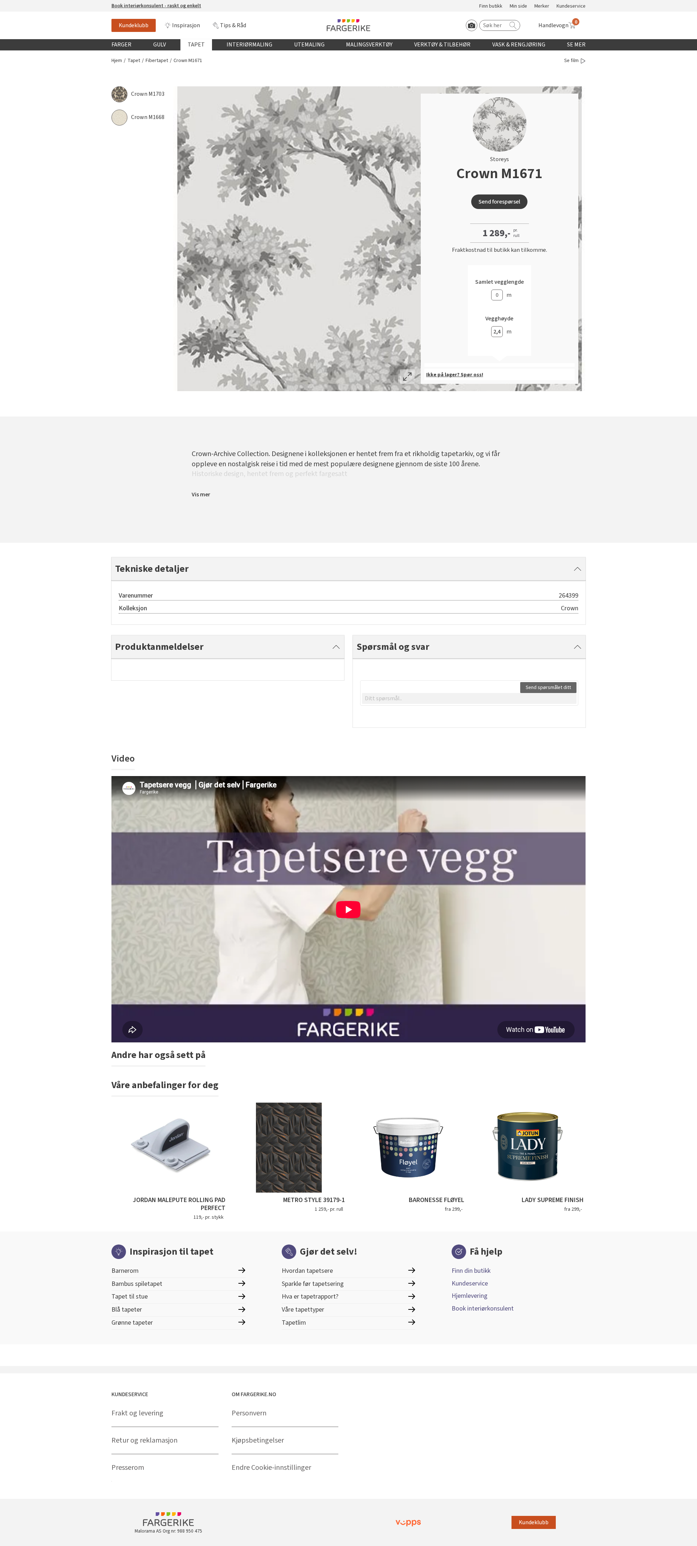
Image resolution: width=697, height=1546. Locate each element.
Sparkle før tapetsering (313, 1283)
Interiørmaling (249, 45)
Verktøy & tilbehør (442, 45)
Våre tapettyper (303, 1309)
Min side (518, 6)
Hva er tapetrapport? (310, 1296)
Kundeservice (571, 6)
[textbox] (469, 698)
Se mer (576, 45)
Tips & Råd (233, 25)
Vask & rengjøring (518, 45)
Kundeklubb (133, 25)
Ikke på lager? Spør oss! (454, 375)
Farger (121, 45)
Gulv (159, 45)
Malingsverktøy (369, 45)
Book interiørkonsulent (483, 1308)
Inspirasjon (186, 25)
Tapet (196, 45)
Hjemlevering (470, 1295)
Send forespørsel (499, 202)
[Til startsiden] (348, 25)
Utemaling (309, 45)
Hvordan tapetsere (307, 1270)
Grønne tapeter (132, 1322)
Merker (541, 6)
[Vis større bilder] (407, 376)
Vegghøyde (499, 319)
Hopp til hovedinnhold (28, 4)
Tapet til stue (129, 1296)
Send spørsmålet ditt (548, 687)
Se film (571, 60)
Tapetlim (294, 1322)
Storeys (499, 159)
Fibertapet (157, 60)
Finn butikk (490, 6)
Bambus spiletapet (136, 1283)
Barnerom (125, 1270)
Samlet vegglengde (499, 282)
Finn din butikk (471, 1270)
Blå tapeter (126, 1309)
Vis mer (201, 495)
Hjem (116, 60)
